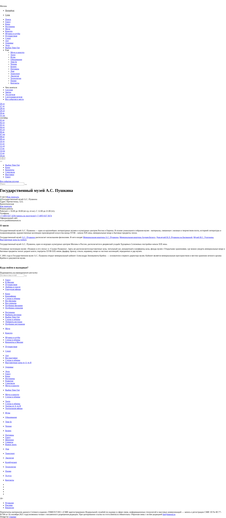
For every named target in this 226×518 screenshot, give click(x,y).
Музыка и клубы (12, 33)
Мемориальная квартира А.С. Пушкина (100, 237)
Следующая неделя (13, 97)
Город (7, 22)
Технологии (15, 78)
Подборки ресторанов (15, 324)
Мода (7, 29)
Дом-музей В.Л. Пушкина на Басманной (174, 237)
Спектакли (10, 172)
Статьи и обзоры (12, 298)
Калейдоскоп (11, 462)
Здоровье (9, 43)
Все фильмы (10, 301)
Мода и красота (17, 52)
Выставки (9, 174)
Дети (7, 45)
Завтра (8, 92)
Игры (12, 57)
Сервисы (9, 442)
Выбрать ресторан (13, 315)
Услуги (8, 476)
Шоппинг (9, 440)
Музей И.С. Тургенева (203, 237)
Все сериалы (10, 303)
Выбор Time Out (12, 48)
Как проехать (13, 197)
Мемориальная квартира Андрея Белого (137, 237)
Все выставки (11, 358)
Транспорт (15, 74)
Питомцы (14, 69)
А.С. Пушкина (28, 237)
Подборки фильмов (14, 305)
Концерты (9, 170)
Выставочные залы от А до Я (18, 362)
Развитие (9, 381)
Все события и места (14, 99)
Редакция (9, 503)
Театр (12, 55)
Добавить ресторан (13, 322)
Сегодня (9, 90)
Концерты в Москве (14, 342)
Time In (13, 62)
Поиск (8, 19)
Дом (12, 71)
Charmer (12, 517)
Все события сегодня (9, 181)
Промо (13, 81)
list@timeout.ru (169, 514)
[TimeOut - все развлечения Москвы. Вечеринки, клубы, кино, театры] (6, 4)
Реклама (9, 505)
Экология (14, 76)
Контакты (14, 83)
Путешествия (11, 36)
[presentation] (1, 158)
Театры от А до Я (13, 406)
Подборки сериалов (14, 308)
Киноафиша (10, 296)
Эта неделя (10, 94)
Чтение (13, 64)
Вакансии (9, 507)
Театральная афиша (13, 408)
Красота (8, 31)
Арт (7, 41)
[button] (1, 161)
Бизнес (13, 66)
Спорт (8, 38)
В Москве (9, 282)
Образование (16, 59)
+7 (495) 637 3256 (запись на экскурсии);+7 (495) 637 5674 (26, 216)
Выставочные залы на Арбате (13, 240)
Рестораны (10, 26)
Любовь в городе (12, 287)
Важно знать (10, 444)
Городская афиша (13, 289)
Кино (7, 24)
